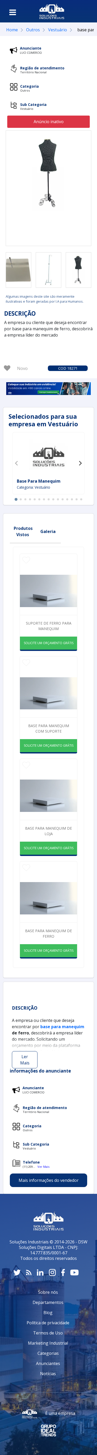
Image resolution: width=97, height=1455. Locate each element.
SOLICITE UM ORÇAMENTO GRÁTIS (48, 643)
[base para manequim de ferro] (18, 270)
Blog (48, 1312)
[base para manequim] (48, 456)
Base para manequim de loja (48, 831)
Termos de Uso (48, 1333)
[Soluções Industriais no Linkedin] (40, 1272)
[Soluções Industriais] (52, 11)
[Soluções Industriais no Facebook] (63, 1272)
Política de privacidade (48, 1323)
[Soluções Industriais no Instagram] (52, 1272)
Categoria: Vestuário (33, 487)
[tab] (15, 499)
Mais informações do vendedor (49, 1180)
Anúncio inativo (49, 121)
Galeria (48, 531)
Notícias (48, 1373)
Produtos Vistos (23, 531)
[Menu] (12, 12)
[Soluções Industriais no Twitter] (17, 1273)
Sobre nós (48, 1292)
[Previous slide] (17, 463)
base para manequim (39, 481)
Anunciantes (48, 1363)
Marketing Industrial (48, 1343)
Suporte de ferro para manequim (48, 626)
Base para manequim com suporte (48, 728)
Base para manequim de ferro (48, 933)
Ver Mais (43, 1167)
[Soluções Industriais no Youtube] (74, 1273)
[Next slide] (80, 463)
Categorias (48, 1353)
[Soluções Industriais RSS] (29, 1272)
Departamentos (48, 1302)
